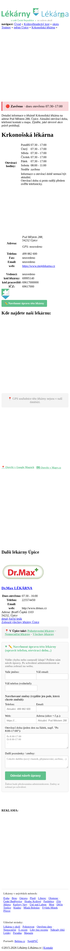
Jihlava (7, 904)
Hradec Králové (32, 901)
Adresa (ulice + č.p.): (48, 715)
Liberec (42, 898)
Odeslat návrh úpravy (25, 775)
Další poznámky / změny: (20, 753)
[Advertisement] (35, 64)
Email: (40, 704)
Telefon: (10, 704)
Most (51, 904)
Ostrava (23, 898)
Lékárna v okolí (11, 926)
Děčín (60, 904)
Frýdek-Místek (50, 907)
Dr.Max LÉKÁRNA (16, 588)
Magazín (28, 932)
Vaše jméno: (12, 671)
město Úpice (21, 27)
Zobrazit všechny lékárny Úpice (20, 622)
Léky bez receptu (39, 929)
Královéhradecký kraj (36, 24)
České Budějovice (12, 901)
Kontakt (48, 947)
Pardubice (48, 901)
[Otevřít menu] (62, 15)
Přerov (6, 910)
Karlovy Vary (20, 904)
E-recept (22, 929)
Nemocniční (9, 929)
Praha (6, 898)
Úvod (17, 24)
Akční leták (15, 618)
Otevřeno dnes (44, 926)
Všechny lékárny (43, 634)
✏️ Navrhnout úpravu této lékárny (24, 303)
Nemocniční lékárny (17, 634)
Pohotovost (28, 926)
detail (4, 618)
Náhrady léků (57, 929)
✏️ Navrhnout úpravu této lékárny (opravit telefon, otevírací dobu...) (30, 648)
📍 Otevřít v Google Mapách (17, 467)
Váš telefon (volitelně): (18, 683)
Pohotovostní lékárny (40, 630)
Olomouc (53, 898)
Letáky (7, 932)
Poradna (17, 932)
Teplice (7, 907)
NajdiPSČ (32, 941)
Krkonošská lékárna (43, 27)
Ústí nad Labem (38, 904)
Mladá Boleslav (32, 907)
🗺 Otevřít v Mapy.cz (48, 467)
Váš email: (42, 671)
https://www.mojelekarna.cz (38, 266)
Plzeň (33, 898)
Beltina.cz (20, 941)
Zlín (58, 901)
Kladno (17, 907)
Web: (8, 715)
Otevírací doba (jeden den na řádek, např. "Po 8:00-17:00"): (31, 729)
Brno (14, 898)
